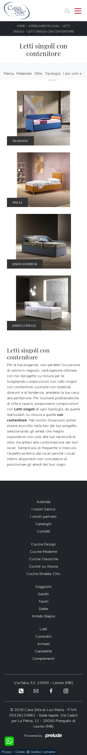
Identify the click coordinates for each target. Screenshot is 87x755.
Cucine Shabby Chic (43, 573)
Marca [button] (9, 73)
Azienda (44, 501)
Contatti (43, 531)
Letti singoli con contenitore (51, 31)
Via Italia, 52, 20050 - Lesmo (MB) (43, 682)
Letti (43, 629)
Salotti (43, 594)
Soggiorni (43, 586)
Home (21, 26)
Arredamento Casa (44, 26)
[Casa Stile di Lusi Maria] (17, 10)
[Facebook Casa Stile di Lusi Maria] (51, 690)
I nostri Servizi (43, 509)
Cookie (20, 752)
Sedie (43, 608)
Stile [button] (38, 73)
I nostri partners (43, 516)
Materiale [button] (24, 73)
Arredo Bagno (43, 616)
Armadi (43, 643)
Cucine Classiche (43, 559)
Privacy (7, 752)
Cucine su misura (43, 566)
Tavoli (43, 601)
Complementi (43, 658)
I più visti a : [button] (73, 73)
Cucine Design (43, 544)
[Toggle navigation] (78, 10)
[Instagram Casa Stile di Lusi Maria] (66, 690)
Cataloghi (43, 524)
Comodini (43, 636)
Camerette (43, 651)
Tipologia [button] (52, 73)
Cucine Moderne (43, 551)
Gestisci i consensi (43, 752)
